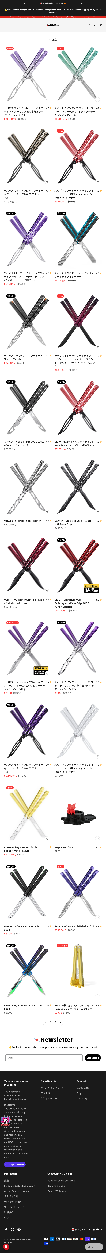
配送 (6, 1180)
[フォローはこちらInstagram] (12, 1229)
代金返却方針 (11, 1196)
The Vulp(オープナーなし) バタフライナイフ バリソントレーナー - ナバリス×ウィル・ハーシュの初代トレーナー (24, 277)
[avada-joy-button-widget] (6, 1247)
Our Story (82, 1098)
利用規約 (8, 1212)
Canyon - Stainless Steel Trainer (22, 520)
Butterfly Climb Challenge (61, 1180)
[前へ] (24, 3)
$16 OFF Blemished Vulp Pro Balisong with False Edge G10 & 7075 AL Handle (72, 603)
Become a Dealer (56, 1185)
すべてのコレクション (52, 1087)
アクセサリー (48, 1093)
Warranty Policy (12, 1201)
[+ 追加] (47, 99)
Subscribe (93, 1057)
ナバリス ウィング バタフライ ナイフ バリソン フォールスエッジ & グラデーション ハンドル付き (75, 112)
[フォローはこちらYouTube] (19, 1229)
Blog (79, 1093)
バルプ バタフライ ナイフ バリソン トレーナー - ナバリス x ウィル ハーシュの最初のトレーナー (75, 194)
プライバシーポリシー (15, 1207)
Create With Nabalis (58, 1191)
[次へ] (81, 3)
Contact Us (83, 1087)
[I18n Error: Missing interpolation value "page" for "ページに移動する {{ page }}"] (60, 1022)
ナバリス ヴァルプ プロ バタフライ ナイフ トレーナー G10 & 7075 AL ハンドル (23, 194)
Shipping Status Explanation (19, 1185)
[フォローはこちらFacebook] (6, 1229)
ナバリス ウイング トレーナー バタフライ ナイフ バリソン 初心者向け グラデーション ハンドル (23, 112)
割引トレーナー (49, 1098)
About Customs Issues (16, 1191)
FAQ (6, 1217)
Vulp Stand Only (64, 847)
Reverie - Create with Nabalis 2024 (74, 926)
